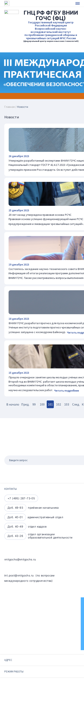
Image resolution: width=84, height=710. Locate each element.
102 (58, 404)
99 (34, 404)
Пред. (25, 404)
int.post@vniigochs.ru (19, 575)
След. (76, 404)
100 (42, 404)
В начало (12, 404)
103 (66, 404)
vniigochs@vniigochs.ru (20, 559)
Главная (9, 106)
